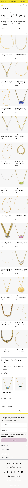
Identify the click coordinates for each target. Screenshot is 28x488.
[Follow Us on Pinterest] (14, 472)
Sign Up (14, 440)
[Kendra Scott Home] (4, 1)
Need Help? (5, 449)
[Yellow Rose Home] (13, 1)
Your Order (5, 454)
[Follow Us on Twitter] (11, 472)
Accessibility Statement (17, 480)
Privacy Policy (11, 436)
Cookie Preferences (16, 482)
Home (2, 12)
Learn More (18, 467)
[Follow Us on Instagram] (4, 472)
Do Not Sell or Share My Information (14, 484)
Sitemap (9, 482)
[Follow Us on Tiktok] (18, 472)
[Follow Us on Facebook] (8, 472)
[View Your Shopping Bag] (23, 5)
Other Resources (7, 457)
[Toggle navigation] (26, 5)
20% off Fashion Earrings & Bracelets (8, 8)
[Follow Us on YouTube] (22, 472)
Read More (4, 24)
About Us (4, 445)
